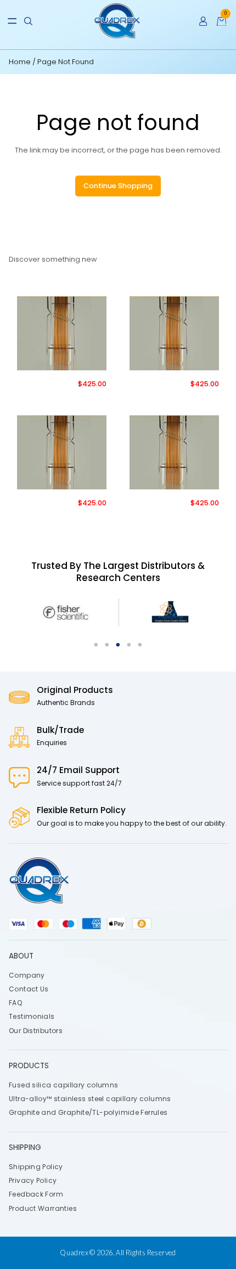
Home (20, 61)
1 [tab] (96, 645)
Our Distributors (36, 1030)
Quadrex (74, 1252)
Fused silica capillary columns (64, 1085)
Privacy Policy (33, 1181)
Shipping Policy (36, 1166)
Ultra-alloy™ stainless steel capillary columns (90, 1098)
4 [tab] (128, 645)
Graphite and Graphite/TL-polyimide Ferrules (88, 1112)
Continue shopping (118, 185)
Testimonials (32, 1017)
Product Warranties (43, 1208)
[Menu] (12, 21)
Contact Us (29, 989)
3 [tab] (118, 645)
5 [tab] (139, 645)
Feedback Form (36, 1194)
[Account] (203, 21)
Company (27, 975)
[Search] (28, 21)
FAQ (15, 1003)
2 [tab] (107, 645)
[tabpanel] (67, 612)
